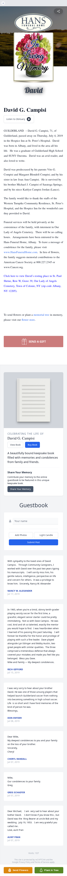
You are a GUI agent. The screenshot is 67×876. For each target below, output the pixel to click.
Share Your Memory (20, 489)
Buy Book (32, 444)
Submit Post (33, 542)
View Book (15, 444)
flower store (28, 319)
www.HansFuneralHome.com (20, 252)
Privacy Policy (25, 862)
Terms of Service (42, 862)
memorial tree (41, 314)
